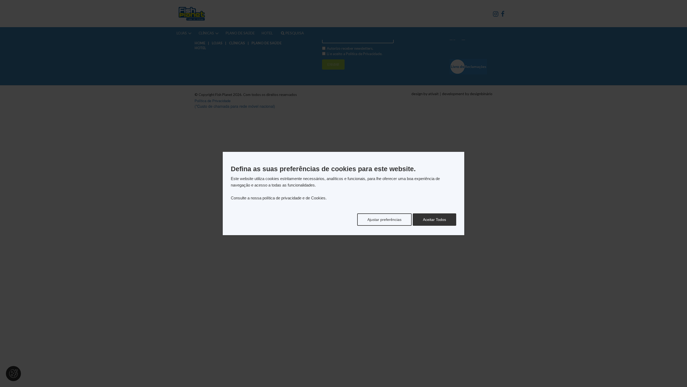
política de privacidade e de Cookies (294, 198)
